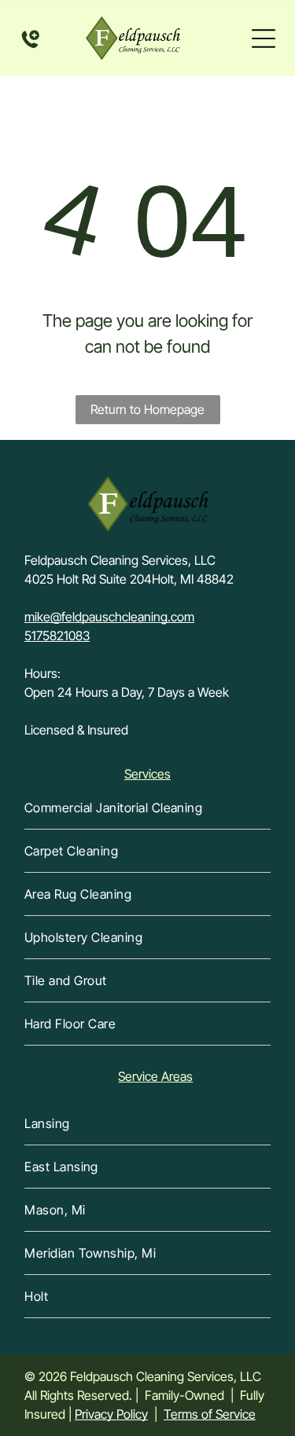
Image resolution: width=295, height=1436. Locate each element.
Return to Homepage (147, 409)
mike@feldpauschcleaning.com (109, 617)
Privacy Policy (111, 1414)
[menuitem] (147, 808)
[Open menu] (263, 38)
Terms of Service (210, 1414)
